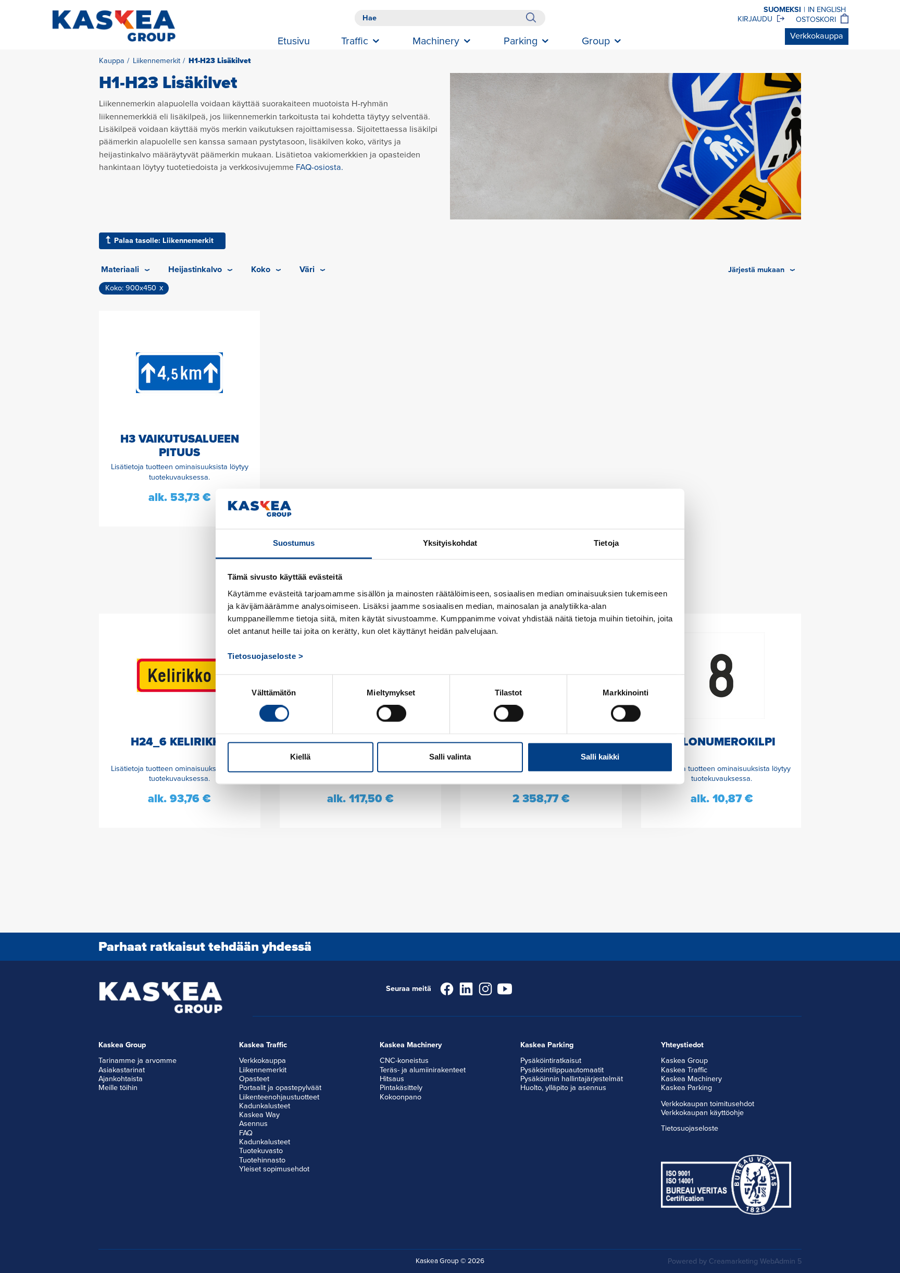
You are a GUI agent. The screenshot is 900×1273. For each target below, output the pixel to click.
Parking (521, 41)
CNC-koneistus (404, 1060)
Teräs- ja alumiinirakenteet (423, 1070)
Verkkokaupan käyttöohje (702, 1112)
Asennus (253, 1123)
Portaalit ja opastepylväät (280, 1087)
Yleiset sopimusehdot (274, 1169)
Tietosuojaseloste (689, 1128)
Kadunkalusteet (264, 1105)
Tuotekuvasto (261, 1150)
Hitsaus (392, 1078)
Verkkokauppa (816, 36)
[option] (179, 721)
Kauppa (111, 60)
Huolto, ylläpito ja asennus (563, 1087)
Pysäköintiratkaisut (550, 1060)
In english (827, 9)
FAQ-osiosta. (319, 167)
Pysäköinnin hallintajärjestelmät (571, 1078)
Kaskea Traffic (684, 1070)
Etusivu (294, 41)
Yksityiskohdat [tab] (450, 542)
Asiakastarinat (121, 1070)
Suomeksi (782, 9)
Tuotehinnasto (262, 1160)
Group (596, 41)
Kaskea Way (259, 1114)
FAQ (246, 1133)
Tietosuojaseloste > (266, 656)
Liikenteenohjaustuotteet (279, 1097)
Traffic (354, 41)
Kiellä (300, 756)
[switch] (391, 713)
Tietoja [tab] (606, 542)
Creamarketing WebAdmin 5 (755, 1261)
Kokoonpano (400, 1097)
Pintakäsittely (401, 1087)
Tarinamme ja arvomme (137, 1060)
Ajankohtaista (120, 1078)
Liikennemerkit (156, 60)
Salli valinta (450, 756)
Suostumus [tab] (294, 542)
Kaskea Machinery (691, 1078)
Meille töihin (118, 1087)
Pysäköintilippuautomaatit (562, 1070)
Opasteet (254, 1078)
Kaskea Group (684, 1060)
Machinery (436, 41)
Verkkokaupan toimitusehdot (707, 1103)
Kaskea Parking (686, 1087)
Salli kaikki (600, 756)
